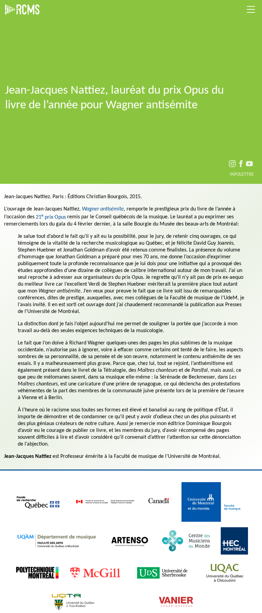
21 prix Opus (51, 217)
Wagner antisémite (103, 209)
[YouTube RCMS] (249, 164)
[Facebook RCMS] (240, 164)
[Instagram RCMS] (232, 164)
